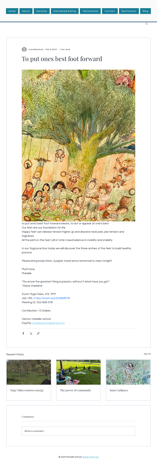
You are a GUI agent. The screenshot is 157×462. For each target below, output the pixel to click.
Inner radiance (119, 390)
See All (147, 354)
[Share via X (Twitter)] (30, 333)
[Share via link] (38, 333)
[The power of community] (78, 372)
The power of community (75, 390)
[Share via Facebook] (23, 333)
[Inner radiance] (128, 372)
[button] (42, 11)
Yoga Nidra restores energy (27, 390)
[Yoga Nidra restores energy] (29, 372)
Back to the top (90, 457)
